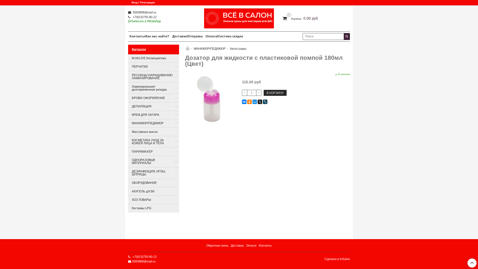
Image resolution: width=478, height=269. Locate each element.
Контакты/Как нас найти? (149, 36)
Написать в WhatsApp (146, 21)
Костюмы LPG (141, 208)
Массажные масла (145, 131)
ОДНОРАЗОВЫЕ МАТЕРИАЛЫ (143, 161)
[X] (260, 102)
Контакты (265, 245)
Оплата (251, 245)
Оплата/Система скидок (224, 36)
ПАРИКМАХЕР (142, 151)
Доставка (237, 245)
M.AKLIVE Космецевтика (149, 58)
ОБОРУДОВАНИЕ (144, 182)
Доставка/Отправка (187, 36)
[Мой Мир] (254, 102)
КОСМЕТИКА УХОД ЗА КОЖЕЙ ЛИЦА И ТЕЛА (148, 142)
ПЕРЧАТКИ (140, 66)
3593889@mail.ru (144, 12)
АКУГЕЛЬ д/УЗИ (143, 191)
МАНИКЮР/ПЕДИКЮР (210, 48)
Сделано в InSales (337, 259)
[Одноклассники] (249, 102)
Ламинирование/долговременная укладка (149, 88)
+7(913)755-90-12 (144, 17)
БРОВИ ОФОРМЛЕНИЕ (148, 98)
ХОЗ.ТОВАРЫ (141, 199)
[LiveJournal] (265, 102)
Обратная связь (217, 245)
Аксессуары (238, 48)
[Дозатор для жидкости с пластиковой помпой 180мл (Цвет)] (210, 97)
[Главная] (188, 48)
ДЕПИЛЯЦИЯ (141, 106)
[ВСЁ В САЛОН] (239, 17)
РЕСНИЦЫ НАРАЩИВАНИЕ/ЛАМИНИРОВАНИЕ (152, 77)
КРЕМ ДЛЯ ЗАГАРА (145, 114)
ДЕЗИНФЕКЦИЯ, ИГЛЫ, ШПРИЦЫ (149, 173)
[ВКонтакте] (244, 102)
